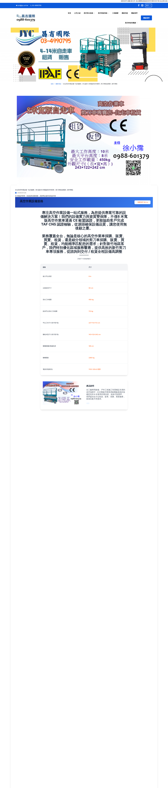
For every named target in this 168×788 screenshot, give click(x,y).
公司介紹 (77, 13)
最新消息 (125, 13)
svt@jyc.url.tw (23, 5)
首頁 (69, 13)
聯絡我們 (134, 13)
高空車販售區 (102, 13)
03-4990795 (36, 5)
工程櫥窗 (115, 13)
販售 (106, 397)
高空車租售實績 (130, 23)
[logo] (32, 18)
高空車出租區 (88, 13)
